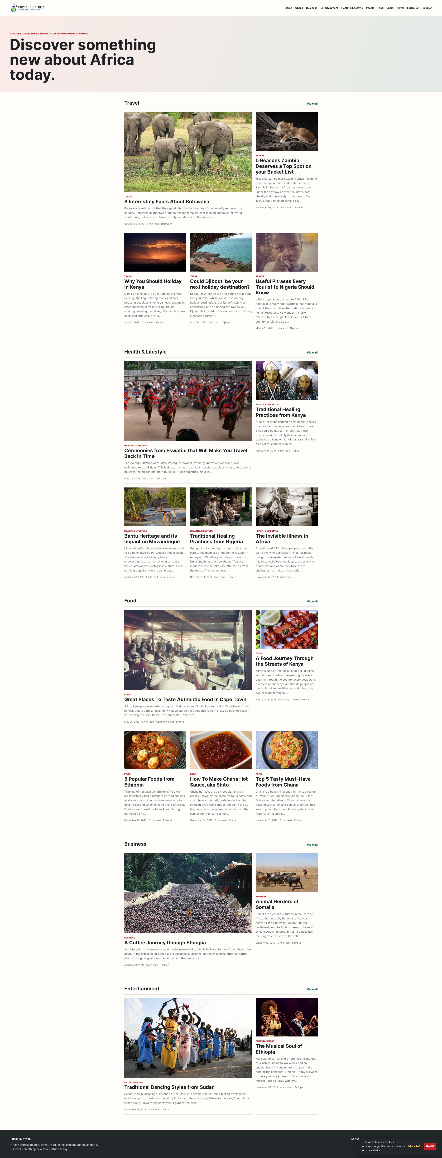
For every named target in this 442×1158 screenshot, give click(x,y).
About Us (357, 1139)
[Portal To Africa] (28, 8)
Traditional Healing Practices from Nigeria (216, 539)
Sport (390, 7)
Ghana (299, 7)
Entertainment (329, 7)
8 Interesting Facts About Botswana (166, 201)
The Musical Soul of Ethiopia (279, 1049)
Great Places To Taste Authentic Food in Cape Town (185, 699)
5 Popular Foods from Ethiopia (149, 782)
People (370, 7)
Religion (427, 7)
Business (311, 7)
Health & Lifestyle (352, 7)
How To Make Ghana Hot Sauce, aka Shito (219, 782)
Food (380, 7)
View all (312, 103)
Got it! (430, 1146)
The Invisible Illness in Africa (282, 539)
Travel (400, 7)
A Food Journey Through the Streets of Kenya (285, 661)
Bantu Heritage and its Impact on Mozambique (152, 539)
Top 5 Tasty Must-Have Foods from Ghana (283, 782)
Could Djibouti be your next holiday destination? (220, 284)
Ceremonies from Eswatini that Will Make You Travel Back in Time (185, 453)
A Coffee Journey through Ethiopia (165, 943)
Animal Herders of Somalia (277, 904)
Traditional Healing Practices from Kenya (281, 412)
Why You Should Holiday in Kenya (152, 284)
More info (414, 1146)
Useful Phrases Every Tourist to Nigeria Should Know (285, 287)
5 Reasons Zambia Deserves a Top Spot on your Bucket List (283, 166)
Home (288, 7)
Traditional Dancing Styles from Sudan (169, 1087)
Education (413, 7)
